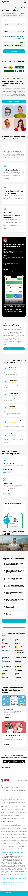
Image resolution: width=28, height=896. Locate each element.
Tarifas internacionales (5, 784)
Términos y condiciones (17, 784)
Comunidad (4, 771)
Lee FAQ (14, 621)
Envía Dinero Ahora (14, 101)
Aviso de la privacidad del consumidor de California (11, 785)
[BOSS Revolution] (5, 2)
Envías (4, 20)
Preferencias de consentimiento (18, 790)
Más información (14, 349)
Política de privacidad (5, 790)
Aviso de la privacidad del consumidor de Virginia (11, 789)
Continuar (14, 51)
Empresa (3, 774)
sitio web (8, 811)
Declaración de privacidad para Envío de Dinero (12, 852)
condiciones (12, 848)
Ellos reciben (6, 28)
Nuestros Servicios (5, 767)
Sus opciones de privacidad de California (11, 787)
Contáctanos (13, 626)
